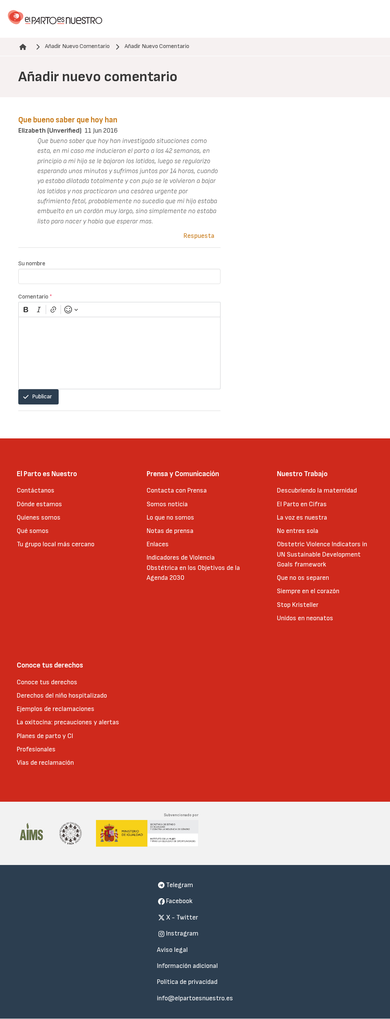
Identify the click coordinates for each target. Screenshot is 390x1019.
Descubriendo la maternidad (317, 490)
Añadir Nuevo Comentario (77, 46)
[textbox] (119, 353)
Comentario (35, 296)
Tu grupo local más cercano (55, 544)
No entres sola (297, 531)
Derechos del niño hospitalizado (62, 696)
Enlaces (158, 544)
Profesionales (36, 749)
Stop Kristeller (297, 605)
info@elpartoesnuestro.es (195, 998)
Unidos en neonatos (305, 618)
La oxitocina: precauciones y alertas (68, 722)
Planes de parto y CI (45, 736)
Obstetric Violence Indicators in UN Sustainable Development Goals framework (322, 554)
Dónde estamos (39, 504)
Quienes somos (39, 518)
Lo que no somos (170, 518)
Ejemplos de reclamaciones (55, 709)
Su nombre (31, 263)
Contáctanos (35, 490)
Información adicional (187, 966)
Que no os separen (303, 578)
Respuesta (199, 236)
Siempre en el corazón (308, 591)
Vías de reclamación (45, 763)
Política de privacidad (187, 982)
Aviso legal (172, 950)
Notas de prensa (170, 531)
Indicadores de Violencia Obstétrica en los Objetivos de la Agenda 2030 (193, 568)
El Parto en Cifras (302, 504)
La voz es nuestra (302, 518)
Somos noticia (167, 504)
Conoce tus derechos (47, 682)
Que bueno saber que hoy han (67, 120)
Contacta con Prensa (177, 490)
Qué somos (33, 531)
